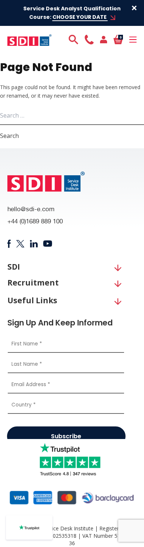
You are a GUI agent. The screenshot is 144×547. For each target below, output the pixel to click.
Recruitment (33, 282)
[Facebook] (9, 244)
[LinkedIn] (34, 243)
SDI (13, 267)
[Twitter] (20, 243)
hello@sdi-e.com (31, 210)
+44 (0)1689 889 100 (35, 222)
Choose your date (80, 17)
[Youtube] (47, 243)
